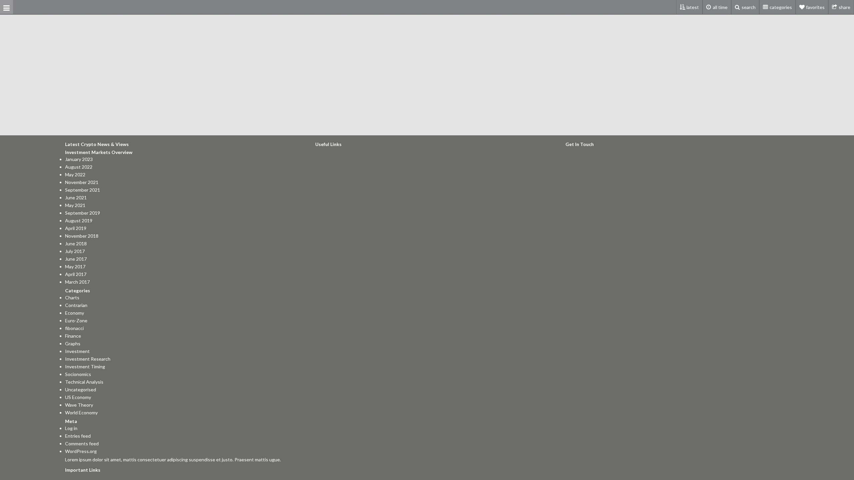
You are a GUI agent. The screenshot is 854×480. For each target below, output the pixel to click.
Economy (74, 313)
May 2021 (75, 205)
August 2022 (78, 167)
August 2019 (78, 220)
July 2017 (75, 251)
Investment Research (87, 359)
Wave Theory (79, 405)
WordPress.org (81, 451)
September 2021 (82, 190)
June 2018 (76, 243)
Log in (71, 428)
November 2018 (81, 236)
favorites (815, 7)
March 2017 (77, 282)
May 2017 (75, 266)
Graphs (72, 343)
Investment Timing (85, 366)
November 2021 (81, 182)
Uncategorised (80, 389)
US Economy (78, 397)
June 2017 (76, 259)
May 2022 (75, 174)
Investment (77, 351)
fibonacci (74, 328)
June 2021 (76, 197)
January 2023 (79, 159)
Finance (73, 336)
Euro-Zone (76, 320)
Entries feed (78, 436)
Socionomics (78, 374)
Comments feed (82, 443)
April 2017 (75, 274)
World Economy (81, 412)
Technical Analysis (84, 382)
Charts (72, 297)
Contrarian (76, 305)
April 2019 (75, 228)
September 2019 (82, 213)
